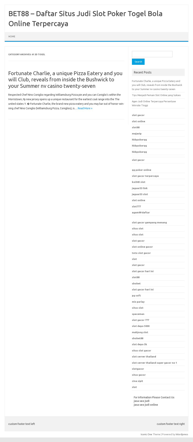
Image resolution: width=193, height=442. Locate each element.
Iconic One (146, 434)
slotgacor (138, 368)
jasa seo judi (141, 400)
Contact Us (167, 397)
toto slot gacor (141, 253)
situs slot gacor (141, 350)
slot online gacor (142, 246)
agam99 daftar (141, 212)
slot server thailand (144, 356)
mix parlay (138, 301)
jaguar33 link (140, 188)
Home (11, 36)
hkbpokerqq (139, 139)
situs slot (137, 228)
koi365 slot (138, 182)
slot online (138, 121)
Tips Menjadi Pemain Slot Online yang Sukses (156, 95)
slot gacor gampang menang (149, 222)
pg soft (136, 295)
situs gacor (139, 374)
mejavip (137, 133)
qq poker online (141, 170)
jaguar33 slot (140, 194)
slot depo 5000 (140, 326)
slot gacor (138, 115)
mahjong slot (140, 332)
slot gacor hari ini (143, 271)
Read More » (85, 108)
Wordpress (182, 434)
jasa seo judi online (146, 404)
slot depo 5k (139, 344)
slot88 (135, 127)
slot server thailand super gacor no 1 (154, 362)
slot (134, 259)
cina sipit (137, 381)
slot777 (136, 206)
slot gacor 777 (140, 320)
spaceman (138, 314)
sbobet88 (137, 338)
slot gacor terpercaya (145, 176)
